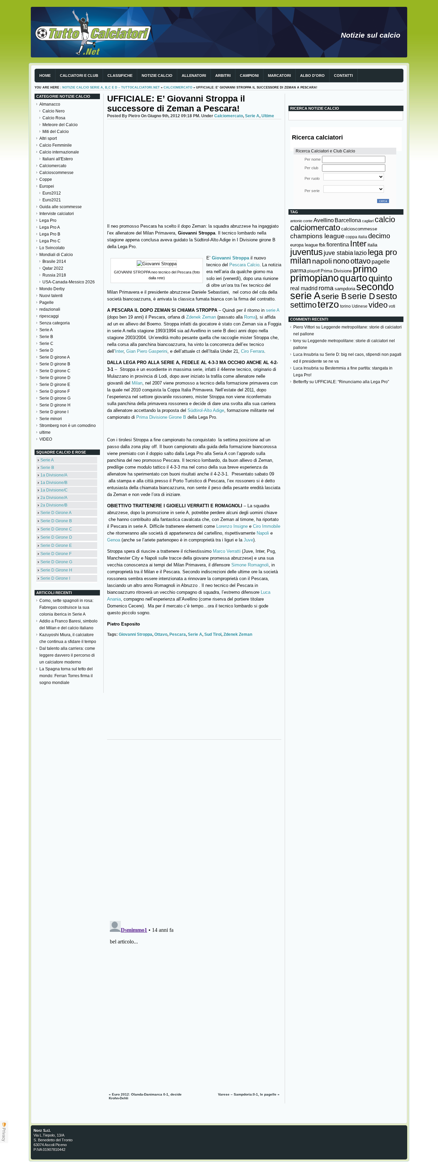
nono (341, 261)
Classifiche (119, 75)
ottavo (160, 634)
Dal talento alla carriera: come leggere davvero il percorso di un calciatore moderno (67, 655)
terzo (328, 304)
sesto (386, 296)
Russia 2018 (54, 275)
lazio (360, 253)
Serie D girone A (54, 357)
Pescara (177, 634)
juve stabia (338, 253)
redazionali (49, 309)
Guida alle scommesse (60, 206)
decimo (379, 236)
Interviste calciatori (56, 213)
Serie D (46, 350)
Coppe (45, 179)
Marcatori (279, 75)
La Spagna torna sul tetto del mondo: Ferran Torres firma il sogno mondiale (66, 676)
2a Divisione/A (53, 497)
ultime (45, 432)
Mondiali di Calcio (56, 254)
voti (392, 306)
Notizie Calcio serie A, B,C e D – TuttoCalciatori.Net (111, 87)
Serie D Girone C (56, 529)
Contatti (343, 75)
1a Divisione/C (54, 490)
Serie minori (50, 418)
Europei (46, 186)
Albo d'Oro (312, 75)
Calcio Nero (53, 111)
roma (326, 288)
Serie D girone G (54, 398)
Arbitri (223, 75)
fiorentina (337, 244)
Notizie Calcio (157, 75)
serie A (272, 310)
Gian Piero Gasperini (146, 351)
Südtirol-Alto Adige (206, 410)
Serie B (46, 336)
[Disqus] (194, 828)
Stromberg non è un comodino (67, 425)
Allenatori (194, 75)
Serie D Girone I (55, 578)
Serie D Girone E (56, 545)
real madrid (304, 288)
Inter (119, 351)
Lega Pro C (50, 241)
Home (45, 75)
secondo (375, 286)
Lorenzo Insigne (232, 526)
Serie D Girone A (56, 512)
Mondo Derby (52, 288)
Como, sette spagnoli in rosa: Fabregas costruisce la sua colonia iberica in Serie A (66, 607)
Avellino (323, 220)
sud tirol (212, 634)
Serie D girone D (54, 377)
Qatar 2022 (52, 268)
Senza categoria (54, 323)
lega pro (382, 252)
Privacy (4, 1134)
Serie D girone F (54, 391)
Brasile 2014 (54, 261)
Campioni (249, 75)
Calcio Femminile (55, 145)
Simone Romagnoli (250, 564)
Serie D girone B (54, 364)
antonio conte (301, 221)
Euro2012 (51, 193)
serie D (361, 296)
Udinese (360, 306)
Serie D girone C (54, 370)
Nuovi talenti (51, 295)
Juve (248, 539)
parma (298, 270)
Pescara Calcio (244, 264)
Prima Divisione (336, 270)
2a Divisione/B (53, 505)
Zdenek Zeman (201, 317)
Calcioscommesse (56, 172)
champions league (317, 236)
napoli (322, 261)
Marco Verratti (227, 551)
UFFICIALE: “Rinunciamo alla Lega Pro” (352, 381)
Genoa (114, 539)
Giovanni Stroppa (231, 257)
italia (372, 244)
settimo (303, 304)
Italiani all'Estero (57, 159)
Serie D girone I (53, 412)
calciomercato (315, 227)
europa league (304, 244)
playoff (313, 271)
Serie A (46, 329)
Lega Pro (47, 220)
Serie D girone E (54, 384)
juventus (306, 252)
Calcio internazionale (59, 152)
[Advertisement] (194, 170)
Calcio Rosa (53, 118)
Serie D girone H (54, 405)
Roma (250, 317)
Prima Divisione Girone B (161, 417)
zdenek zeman (237, 634)
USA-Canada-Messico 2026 (68, 282)
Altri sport (48, 138)
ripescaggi (49, 316)
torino (345, 306)
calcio (385, 219)
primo (365, 268)
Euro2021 (51, 200)
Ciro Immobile (266, 526)
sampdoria (345, 288)
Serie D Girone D (56, 537)
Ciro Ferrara (252, 351)
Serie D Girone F (56, 553)
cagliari (368, 221)
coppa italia (356, 236)
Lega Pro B (49, 234)
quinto (380, 278)
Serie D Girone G (56, 562)
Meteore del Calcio (60, 124)
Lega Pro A (49, 227)
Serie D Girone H (56, 570)
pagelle (381, 262)
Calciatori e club (79, 75)
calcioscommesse (359, 228)
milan (300, 260)
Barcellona (348, 220)
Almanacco (49, 104)
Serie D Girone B (56, 521)
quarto (354, 278)
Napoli (263, 533)
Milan (137, 383)
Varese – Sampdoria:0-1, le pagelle (247, 1094)
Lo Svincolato (52, 247)
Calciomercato (178, 87)
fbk (322, 244)
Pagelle (46, 302)
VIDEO (45, 439)
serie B (334, 296)
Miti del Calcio (55, 131)
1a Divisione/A (53, 475)
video (378, 304)
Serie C (46, 343)
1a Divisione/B (53, 482)
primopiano (314, 277)
